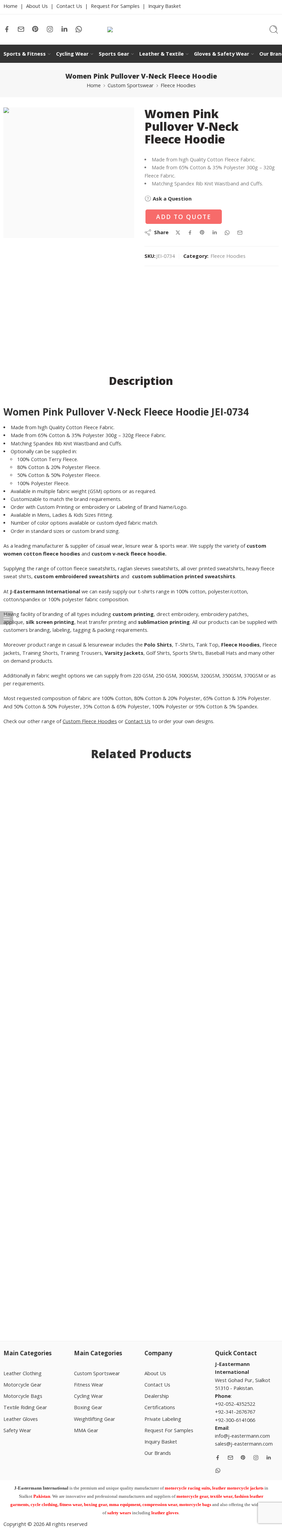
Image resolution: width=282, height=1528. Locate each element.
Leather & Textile (161, 53)
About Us (37, 6)
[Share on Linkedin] (214, 232)
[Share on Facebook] (190, 232)
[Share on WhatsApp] (227, 233)
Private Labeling (162, 1419)
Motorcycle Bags (22, 1396)
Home (10, 6)
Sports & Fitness (24, 53)
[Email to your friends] (240, 233)
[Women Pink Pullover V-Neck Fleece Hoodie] (68, 172)
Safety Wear (17, 1430)
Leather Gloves (20, 1419)
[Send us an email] (21, 29)
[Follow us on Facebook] (6, 29)
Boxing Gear (88, 1407)
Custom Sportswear (131, 85)
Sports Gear (114, 53)
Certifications (159, 1407)
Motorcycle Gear (22, 1384)
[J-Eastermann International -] (140, 29)
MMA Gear (86, 1430)
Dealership (156, 1396)
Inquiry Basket (164, 6)
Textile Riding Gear (25, 1407)
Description (141, 380)
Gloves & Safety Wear (221, 53)
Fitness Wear (89, 1384)
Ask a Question (171, 198)
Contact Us (69, 6)
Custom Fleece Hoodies (90, 721)
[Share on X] (178, 232)
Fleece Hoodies (178, 85)
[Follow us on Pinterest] (35, 29)
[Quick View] (47, 1279)
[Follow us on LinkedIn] (64, 29)
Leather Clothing (22, 1373)
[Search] (274, 29)
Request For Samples (115, 6)
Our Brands (157, 1453)
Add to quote (183, 217)
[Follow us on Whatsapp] (79, 29)
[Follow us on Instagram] (50, 29)
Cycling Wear (72, 53)
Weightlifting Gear (94, 1419)
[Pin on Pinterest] (202, 232)
